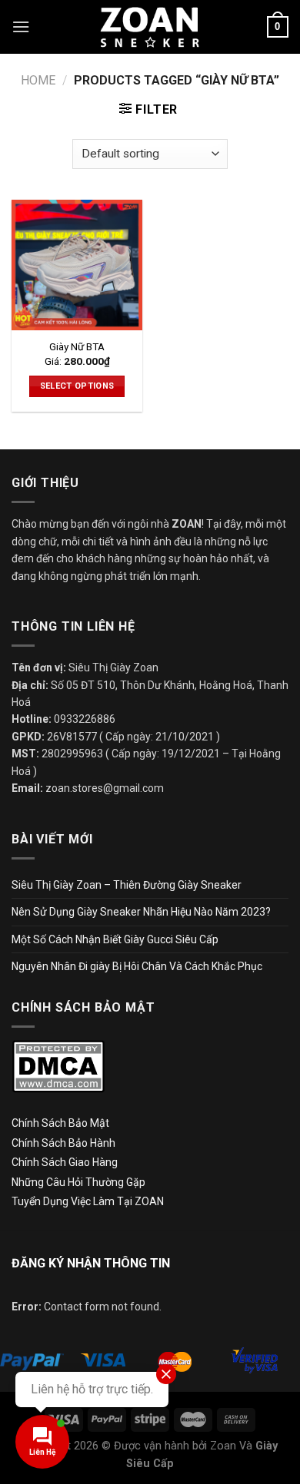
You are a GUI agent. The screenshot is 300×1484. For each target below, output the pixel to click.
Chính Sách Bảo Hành (63, 1143)
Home (38, 80)
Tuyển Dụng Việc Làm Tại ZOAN (89, 1201)
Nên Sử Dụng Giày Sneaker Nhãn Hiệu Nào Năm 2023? (141, 912)
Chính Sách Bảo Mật (60, 1123)
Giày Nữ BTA (77, 346)
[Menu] (21, 26)
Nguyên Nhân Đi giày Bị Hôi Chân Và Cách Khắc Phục (137, 966)
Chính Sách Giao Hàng (65, 1162)
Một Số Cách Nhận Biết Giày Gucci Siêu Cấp (115, 939)
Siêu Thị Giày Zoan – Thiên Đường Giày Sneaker (127, 885)
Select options (77, 386)
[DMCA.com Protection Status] (58, 1066)
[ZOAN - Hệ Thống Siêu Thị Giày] (150, 26)
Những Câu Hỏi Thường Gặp (78, 1182)
